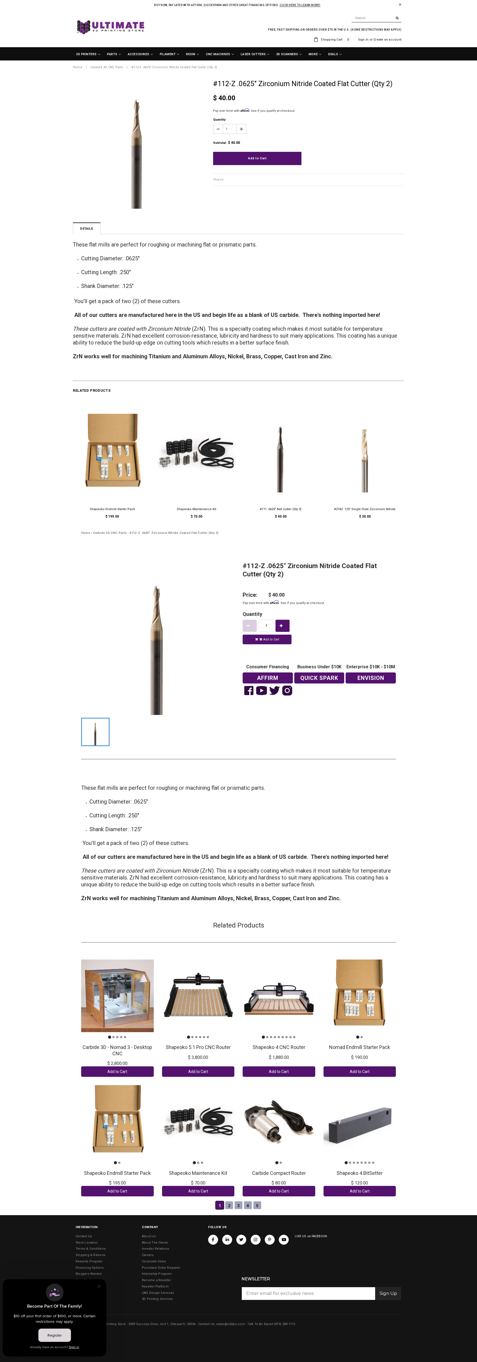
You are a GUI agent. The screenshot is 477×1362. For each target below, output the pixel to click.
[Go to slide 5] (125, 1037)
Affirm (267, 678)
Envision (370, 678)
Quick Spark (319, 678)
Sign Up (388, 1293)
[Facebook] (213, 1240)
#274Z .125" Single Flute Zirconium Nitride (365, 509)
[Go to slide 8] (290, 1037)
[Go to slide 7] (286, 1037)
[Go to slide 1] (109, 1036)
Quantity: (219, 119)
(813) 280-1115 (284, 1324)
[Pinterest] (270, 1240)
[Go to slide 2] (113, 1037)
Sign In (363, 39)
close (400, 4)
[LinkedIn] (227, 1240)
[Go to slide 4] (121, 1037)
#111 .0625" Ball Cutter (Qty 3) (280, 509)
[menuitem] (88, 54)
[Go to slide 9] (294, 1037)
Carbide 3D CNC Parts (107, 67)
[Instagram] (256, 1240)
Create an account (387, 39)
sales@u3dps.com (230, 1324)
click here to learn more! (300, 5)
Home (77, 67)
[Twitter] (241, 1240)
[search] (376, 18)
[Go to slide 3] (117, 1037)
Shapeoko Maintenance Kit (196, 509)
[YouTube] (284, 1240)
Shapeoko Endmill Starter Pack (112, 509)
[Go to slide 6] (208, 1037)
